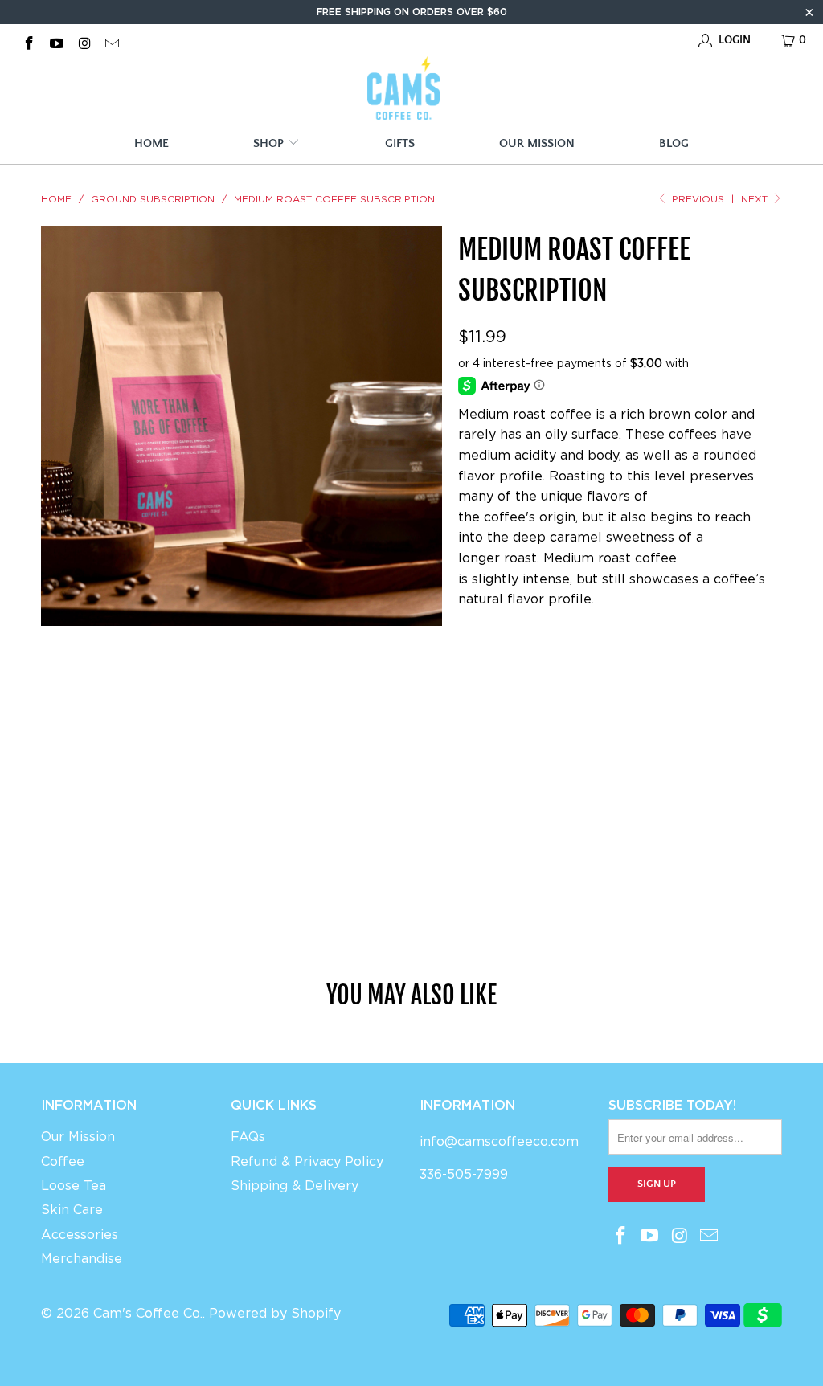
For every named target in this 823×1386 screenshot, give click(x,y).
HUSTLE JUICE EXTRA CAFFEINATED (563, 744)
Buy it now (686, 886)
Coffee (62, 1161)
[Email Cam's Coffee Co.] (112, 40)
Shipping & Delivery (294, 1185)
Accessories (79, 1234)
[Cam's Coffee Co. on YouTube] (56, 40)
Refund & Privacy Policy (307, 1161)
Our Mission (537, 143)
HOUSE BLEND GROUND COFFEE (554, 664)
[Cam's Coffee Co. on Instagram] (84, 40)
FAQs (248, 1136)
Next (756, 199)
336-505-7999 (464, 1174)
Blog (674, 143)
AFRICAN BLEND (511, 825)
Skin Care (72, 1209)
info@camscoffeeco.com (499, 1141)
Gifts (400, 143)
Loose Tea (73, 1185)
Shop (270, 143)
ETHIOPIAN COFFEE (519, 704)
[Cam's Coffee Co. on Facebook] (28, 40)
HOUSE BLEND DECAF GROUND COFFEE (574, 785)
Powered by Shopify (275, 1313)
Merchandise (81, 1258)
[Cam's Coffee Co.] (403, 90)
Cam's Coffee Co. (148, 1313)
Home (151, 143)
